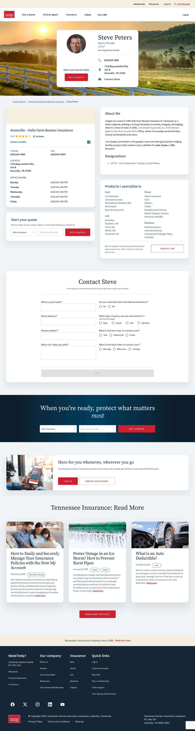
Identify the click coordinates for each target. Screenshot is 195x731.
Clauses (73, 687)
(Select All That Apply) (107, 319)
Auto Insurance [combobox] (20, 232)
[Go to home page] (9, 17)
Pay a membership (100, 681)
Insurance (71, 14)
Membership (139, 4)
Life (72, 674)
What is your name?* (51, 301)
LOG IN (68, 481)
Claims (87, 14)
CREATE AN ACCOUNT (97, 481)
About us (44, 662)
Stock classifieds (47, 674)
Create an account (100, 668)
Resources (154, 4)
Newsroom (45, 681)
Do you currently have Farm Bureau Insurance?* (124, 301)
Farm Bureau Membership (52, 687)
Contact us (13, 684)
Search (167, 4)
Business (74, 681)
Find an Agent (50, 14)
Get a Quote (28, 14)
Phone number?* (50, 330)
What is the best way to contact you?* (119, 330)
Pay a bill (96, 674)
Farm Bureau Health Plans (104, 693)
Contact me (167, 248)
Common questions (17, 678)
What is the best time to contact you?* (119, 344)
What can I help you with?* (55, 344)
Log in (186, 14)
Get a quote (76, 77)
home (164, 145)
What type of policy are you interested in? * (122, 316)
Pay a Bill (102, 14)
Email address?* (49, 316)
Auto (72, 662)
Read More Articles (97, 614)
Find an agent (98, 687)
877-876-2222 (14, 665)
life (173, 145)
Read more (40, 595)
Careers (43, 668)
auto (157, 145)
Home (73, 668)
